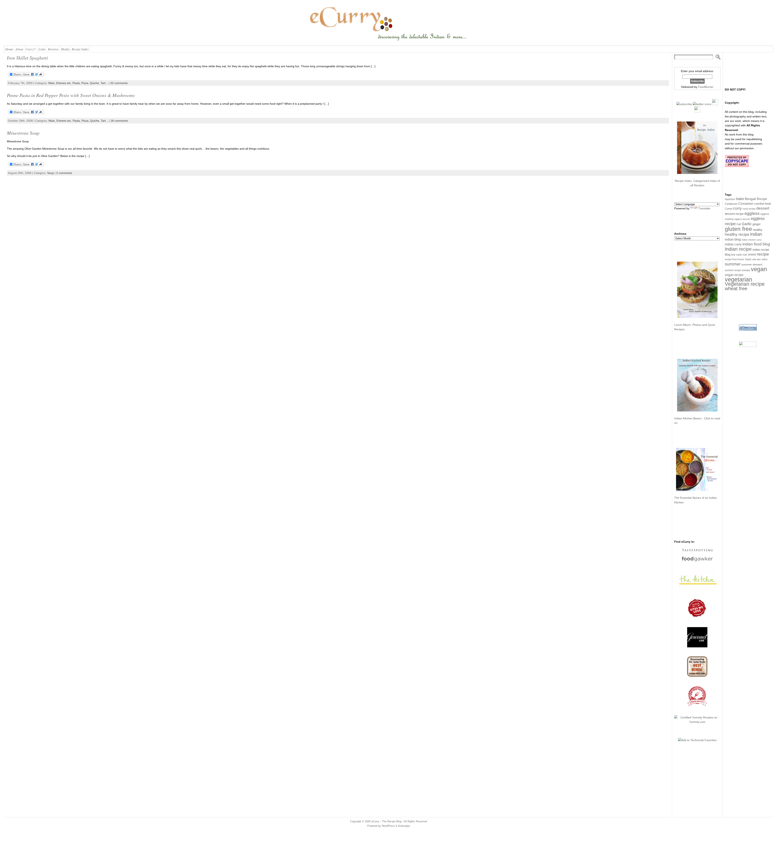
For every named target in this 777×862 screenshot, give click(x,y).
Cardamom (731, 203)
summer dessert (751, 264)
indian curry (733, 244)
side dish (756, 259)
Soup (50, 173)
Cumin (728, 208)
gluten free (738, 229)
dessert (762, 208)
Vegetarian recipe (745, 284)
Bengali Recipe (756, 199)
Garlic (747, 224)
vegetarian (738, 279)
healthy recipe (737, 234)
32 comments (119, 83)
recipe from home (734, 259)
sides (764, 259)
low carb (736, 254)
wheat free (736, 288)
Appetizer (730, 199)
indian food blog (756, 244)
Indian (756, 234)
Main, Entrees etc (59, 83)
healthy (757, 229)
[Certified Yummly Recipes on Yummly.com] (697, 721)
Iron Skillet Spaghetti (27, 57)
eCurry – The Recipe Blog (386, 821)
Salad (748, 259)
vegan (759, 269)
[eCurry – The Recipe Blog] (388, 24)
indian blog (733, 239)
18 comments (119, 120)
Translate (704, 208)
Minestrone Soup (23, 133)
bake (740, 199)
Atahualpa (404, 825)
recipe (763, 254)
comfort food (762, 203)
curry (737, 208)
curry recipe (749, 208)
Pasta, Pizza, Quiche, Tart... (90, 83)
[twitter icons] (702, 104)
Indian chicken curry (752, 240)
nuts (745, 254)
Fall (739, 224)
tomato (746, 270)
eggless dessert (742, 219)
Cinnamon (745, 203)
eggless (752, 213)
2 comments (64, 173)
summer (733, 264)
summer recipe (733, 270)
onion (752, 254)
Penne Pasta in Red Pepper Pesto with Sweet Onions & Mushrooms (71, 95)
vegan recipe (734, 275)
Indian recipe (738, 249)
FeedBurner (705, 86)
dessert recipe (734, 213)
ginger (757, 224)
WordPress (388, 825)
